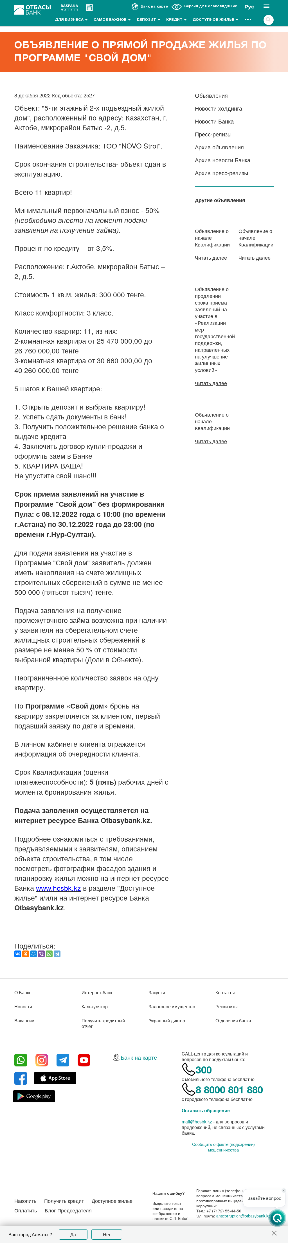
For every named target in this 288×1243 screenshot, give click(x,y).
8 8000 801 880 (229, 1089)
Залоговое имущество (171, 1006)
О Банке (23, 992)
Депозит (146, 20)
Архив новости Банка (222, 160)
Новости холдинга (218, 108)
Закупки (156, 992)
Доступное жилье (214, 20)
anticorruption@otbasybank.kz (243, 1216)
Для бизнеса (70, 20)
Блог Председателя (68, 1210)
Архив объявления (219, 147)
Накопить (25, 1200)
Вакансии (24, 1020)
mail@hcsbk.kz (197, 1121)
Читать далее (211, 257)
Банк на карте (139, 1057)
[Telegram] (57, 953)
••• (248, 20)
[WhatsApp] (49, 953)
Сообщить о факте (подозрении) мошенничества (223, 1147)
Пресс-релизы (213, 134)
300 (204, 1070)
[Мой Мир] (33, 953)
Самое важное (111, 20)
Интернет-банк (97, 992)
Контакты (225, 992)
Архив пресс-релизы (221, 173)
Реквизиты (226, 1006)
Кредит (175, 20)
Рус (249, 7)
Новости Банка (214, 121)
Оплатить (25, 1210)
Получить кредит (64, 1200)
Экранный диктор (166, 1020)
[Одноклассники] (25, 953)
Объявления (211, 95)
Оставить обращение (206, 1110)
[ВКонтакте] (17, 953)
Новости (23, 1006)
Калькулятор (95, 1006)
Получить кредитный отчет (103, 1023)
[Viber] (41, 953)
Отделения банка (233, 1020)
